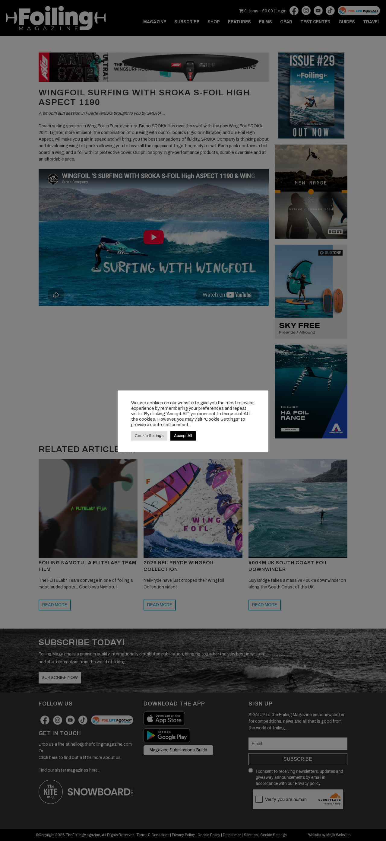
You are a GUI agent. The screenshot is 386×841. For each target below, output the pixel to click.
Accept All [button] (183, 436)
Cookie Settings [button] (149, 436)
